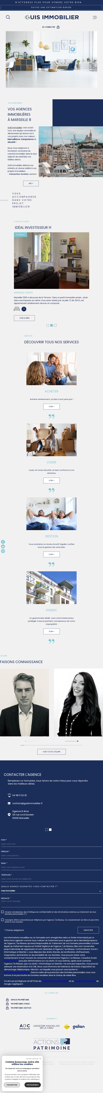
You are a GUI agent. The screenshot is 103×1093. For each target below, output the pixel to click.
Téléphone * (6, 874)
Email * (4, 862)
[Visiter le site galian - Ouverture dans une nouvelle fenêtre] (78, 1026)
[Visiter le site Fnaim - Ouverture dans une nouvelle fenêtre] (67, 1026)
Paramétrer (12, 1085)
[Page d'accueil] (51, 17)
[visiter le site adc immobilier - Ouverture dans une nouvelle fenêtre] (25, 1026)
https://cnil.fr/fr (11, 960)
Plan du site (75, 1061)
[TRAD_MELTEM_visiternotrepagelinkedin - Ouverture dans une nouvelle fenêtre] (3, 546)
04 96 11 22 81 (19, 794)
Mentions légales (87, 1061)
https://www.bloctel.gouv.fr (17, 971)
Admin (71, 1063)
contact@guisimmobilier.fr (27, 802)
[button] (47, 324)
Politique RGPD (81, 1063)
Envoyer (88, 929)
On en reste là (32, 1059)
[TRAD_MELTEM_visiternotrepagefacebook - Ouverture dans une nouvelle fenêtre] (3, 542)
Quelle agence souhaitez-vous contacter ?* (29, 885)
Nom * (4, 839)
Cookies (90, 1063)
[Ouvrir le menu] (95, 17)
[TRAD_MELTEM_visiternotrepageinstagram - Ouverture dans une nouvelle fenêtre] (3, 551)
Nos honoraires (64, 1061)
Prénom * (5, 851)
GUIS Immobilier (15, 127)
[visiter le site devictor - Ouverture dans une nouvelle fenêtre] (47, 1026)
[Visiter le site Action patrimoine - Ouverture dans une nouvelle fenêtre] (51, 1051)
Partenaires (63, 1063)
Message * (6, 897)
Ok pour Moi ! (33, 1085)
